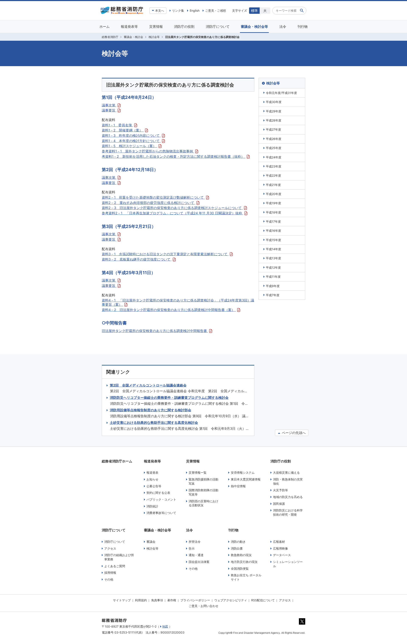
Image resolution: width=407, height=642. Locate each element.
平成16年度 (273, 230)
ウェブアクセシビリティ (230, 600)
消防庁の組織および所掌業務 (119, 557)
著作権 (171, 600)
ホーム (104, 26)
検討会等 (154, 37)
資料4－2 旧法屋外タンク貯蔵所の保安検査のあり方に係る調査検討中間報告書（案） (169, 310)
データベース (282, 555)
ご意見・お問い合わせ (203, 606)
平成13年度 (273, 258)
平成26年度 (273, 139)
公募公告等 (153, 486)
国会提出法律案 (199, 562)
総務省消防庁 (110, 37)
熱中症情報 (238, 486)
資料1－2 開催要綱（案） (123, 130)
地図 (165, 626)
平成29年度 (273, 111)
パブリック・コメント (161, 499)
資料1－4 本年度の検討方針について (131, 141)
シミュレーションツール (288, 564)
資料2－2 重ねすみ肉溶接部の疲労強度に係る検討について (148, 203)
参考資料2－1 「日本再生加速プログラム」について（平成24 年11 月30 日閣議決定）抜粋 (172, 213)
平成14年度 (273, 249)
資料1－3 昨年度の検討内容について (131, 135)
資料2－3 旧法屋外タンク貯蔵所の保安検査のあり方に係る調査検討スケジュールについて (172, 208)
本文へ (159, 10)
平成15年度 (273, 240)
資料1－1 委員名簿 (117, 125)
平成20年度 (273, 194)
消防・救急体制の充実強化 (288, 481)
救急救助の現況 (241, 555)
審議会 (150, 541)
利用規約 (141, 600)
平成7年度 (272, 295)
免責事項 (157, 600)
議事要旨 (109, 110)
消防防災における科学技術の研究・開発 (288, 512)
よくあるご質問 (114, 566)
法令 (282, 26)
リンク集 (178, 10)
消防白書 (237, 548)
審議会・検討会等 (254, 26)
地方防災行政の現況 (244, 562)
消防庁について (218, 26)
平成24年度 (273, 157)
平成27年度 (273, 129)
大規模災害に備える (286, 472)
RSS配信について (263, 600)
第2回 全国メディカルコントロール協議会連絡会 (148, 385)
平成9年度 (273, 286)
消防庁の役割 (184, 26)
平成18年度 (273, 212)
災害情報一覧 (197, 472)
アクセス (110, 548)
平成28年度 (273, 120)
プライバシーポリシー (195, 600)
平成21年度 (273, 185)
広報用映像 (280, 548)
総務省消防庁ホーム (117, 461)
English (194, 10)
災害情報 (156, 26)
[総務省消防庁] (122, 13)
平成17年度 (273, 221)
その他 (108, 579)
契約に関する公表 (158, 492)
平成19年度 (273, 203)
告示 (192, 548)
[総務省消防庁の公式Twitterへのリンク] (302, 623)
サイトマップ (122, 600)
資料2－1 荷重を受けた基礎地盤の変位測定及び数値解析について (153, 197)
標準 (254, 10)
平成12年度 (273, 267)
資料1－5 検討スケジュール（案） (129, 146)
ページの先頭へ (293, 433)
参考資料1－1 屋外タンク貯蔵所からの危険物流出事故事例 (148, 151)
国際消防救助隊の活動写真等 (203, 492)
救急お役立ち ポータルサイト (246, 577)
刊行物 (302, 26)
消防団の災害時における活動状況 (203, 503)
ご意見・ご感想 (215, 10)
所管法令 (195, 541)
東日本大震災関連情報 (246, 479)
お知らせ (152, 479)
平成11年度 (273, 276)
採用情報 (110, 572)
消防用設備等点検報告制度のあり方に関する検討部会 (150, 410)
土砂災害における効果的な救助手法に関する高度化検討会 (154, 422)
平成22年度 (273, 175)
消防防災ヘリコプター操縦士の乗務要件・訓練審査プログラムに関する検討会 (169, 397)
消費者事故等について (161, 513)
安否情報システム (243, 472)
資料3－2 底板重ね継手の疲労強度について (136, 259)
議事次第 (109, 105)
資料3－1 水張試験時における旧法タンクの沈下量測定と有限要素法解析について (165, 254)
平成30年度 (274, 102)
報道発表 (152, 472)
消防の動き (238, 541)
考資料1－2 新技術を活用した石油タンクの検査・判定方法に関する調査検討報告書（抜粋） (173, 156)
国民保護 (279, 503)
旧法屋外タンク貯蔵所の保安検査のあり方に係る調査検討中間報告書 (155, 331)
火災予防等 (280, 490)
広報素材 (279, 541)
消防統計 (152, 506)
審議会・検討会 (133, 37)
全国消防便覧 (240, 568)
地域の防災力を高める (288, 497)
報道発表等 (129, 26)
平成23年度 (273, 166)
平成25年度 (273, 148)
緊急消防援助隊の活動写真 (203, 481)
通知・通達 (196, 555)
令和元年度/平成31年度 (281, 93)
